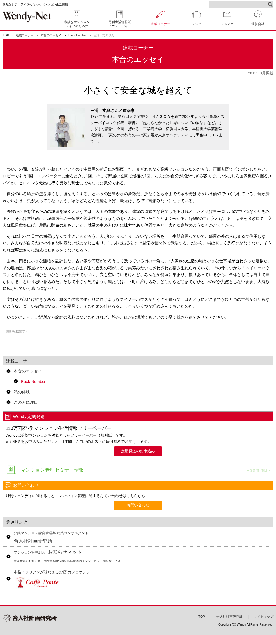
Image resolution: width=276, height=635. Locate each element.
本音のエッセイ (51, 35)
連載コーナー (25, 35)
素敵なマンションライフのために (77, 24)
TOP (6, 35)
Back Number (77, 35)
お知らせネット (67, 555)
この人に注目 (26, 402)
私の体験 (22, 391)
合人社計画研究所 (51, 537)
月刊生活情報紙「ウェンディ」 (119, 24)
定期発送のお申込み (138, 451)
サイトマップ (263, 617)
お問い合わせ (138, 505)
